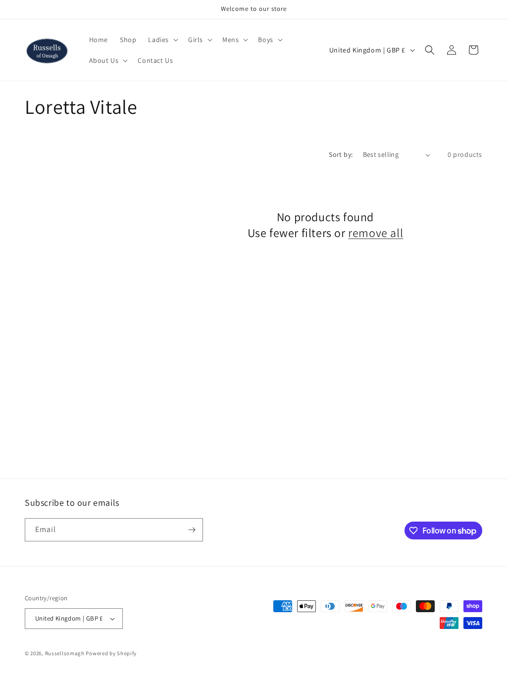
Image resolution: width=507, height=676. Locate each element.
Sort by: (341, 154)
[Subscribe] (192, 529)
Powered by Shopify (111, 653)
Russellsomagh (65, 653)
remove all (375, 233)
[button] (162, 39)
